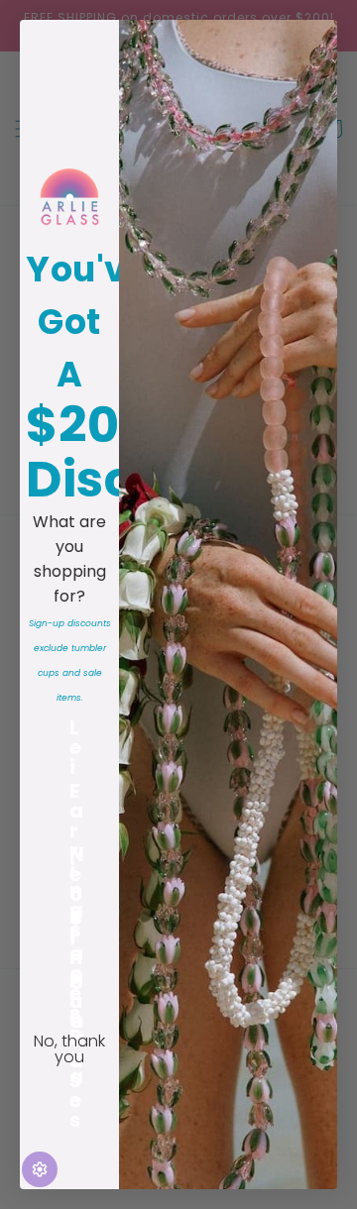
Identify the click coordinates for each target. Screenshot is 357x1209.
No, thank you (69, 1049)
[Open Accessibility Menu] (40, 1169)
